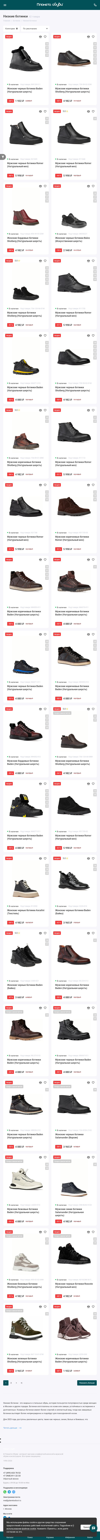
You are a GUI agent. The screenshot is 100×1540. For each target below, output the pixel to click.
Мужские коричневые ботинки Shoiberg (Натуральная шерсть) (72, 90)
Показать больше (87, 1383)
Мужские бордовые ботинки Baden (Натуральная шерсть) (23, 762)
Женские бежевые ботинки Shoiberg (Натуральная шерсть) (24, 1285)
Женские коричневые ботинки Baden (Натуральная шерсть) (72, 1360)
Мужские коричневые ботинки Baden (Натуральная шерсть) (24, 613)
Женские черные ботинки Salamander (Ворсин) (69, 1136)
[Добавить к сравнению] (40, 36)
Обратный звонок (11, 1479)
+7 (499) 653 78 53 (12, 1473)
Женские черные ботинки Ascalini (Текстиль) (25, 912)
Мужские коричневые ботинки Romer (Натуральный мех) (72, 538)
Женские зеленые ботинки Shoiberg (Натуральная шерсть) (24, 1360)
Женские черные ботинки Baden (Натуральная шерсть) (25, 90)
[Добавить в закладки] (45, 36)
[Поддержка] (95, 5)
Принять (87, 1527)
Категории (10, 28)
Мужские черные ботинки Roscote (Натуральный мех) (74, 1285)
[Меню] (5, 5)
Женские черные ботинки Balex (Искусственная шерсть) (72, 239)
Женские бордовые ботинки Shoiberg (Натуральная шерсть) (24, 239)
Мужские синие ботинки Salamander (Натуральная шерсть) (69, 1212)
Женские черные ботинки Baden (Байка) (73, 912)
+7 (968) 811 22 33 (12, 1476)
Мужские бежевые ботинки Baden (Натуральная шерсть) (23, 1211)
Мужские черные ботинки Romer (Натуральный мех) (25, 165)
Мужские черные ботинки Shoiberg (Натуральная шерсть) (24, 314)
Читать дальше (10, 1428)
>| (21, 1383)
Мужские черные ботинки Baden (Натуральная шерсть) (25, 389)
